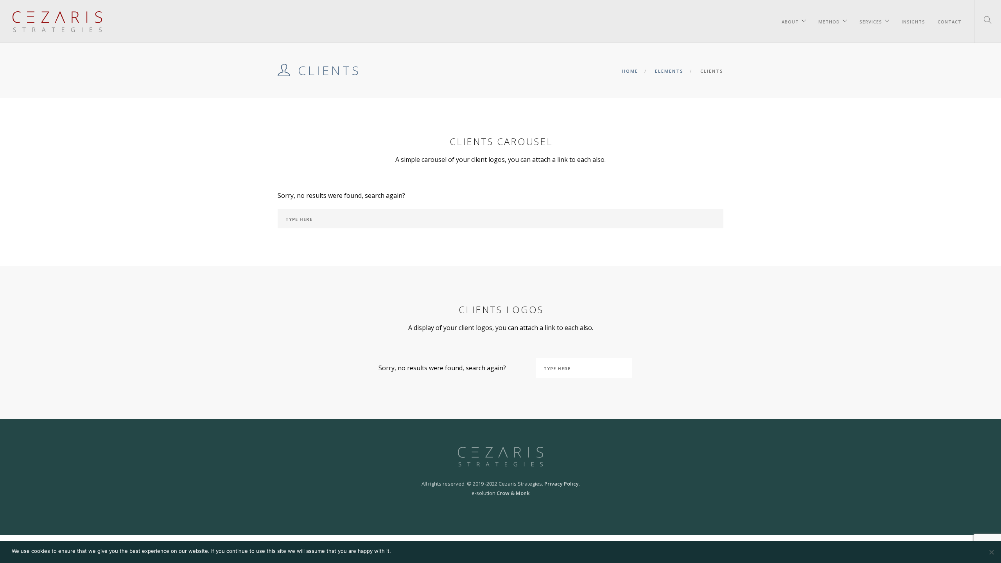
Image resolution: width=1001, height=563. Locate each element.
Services (870, 20)
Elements (669, 71)
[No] (991, 552)
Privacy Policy (561, 483)
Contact (950, 20)
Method (829, 20)
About (790, 20)
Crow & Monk (513, 493)
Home (630, 71)
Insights (913, 20)
